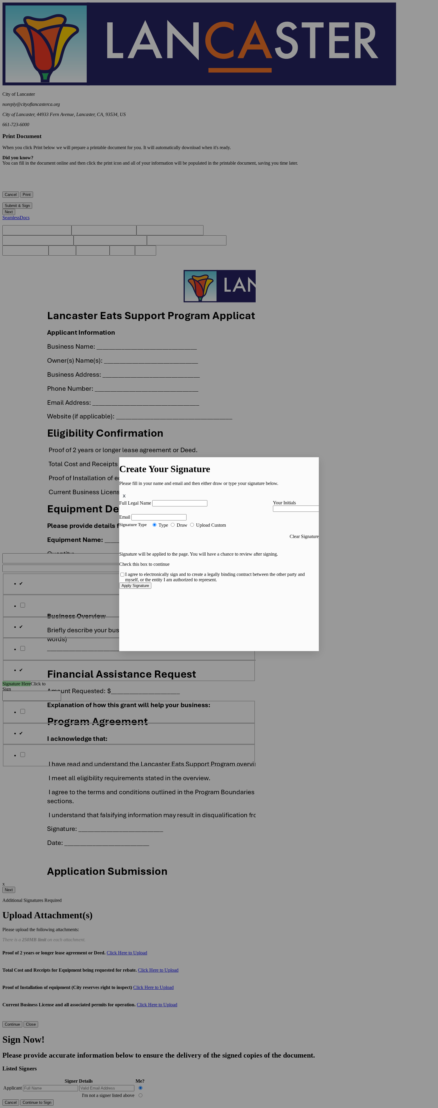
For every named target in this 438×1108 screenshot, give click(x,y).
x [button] (124, 495)
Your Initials (284, 502)
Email (124, 517)
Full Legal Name (135, 503)
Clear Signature (304, 536)
